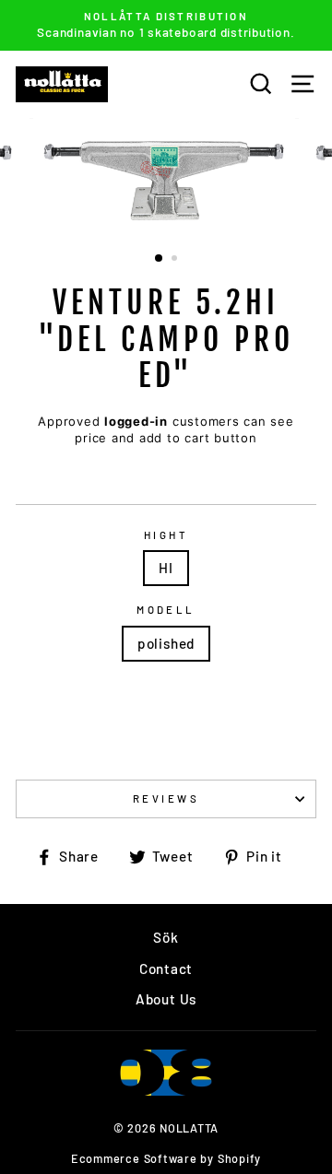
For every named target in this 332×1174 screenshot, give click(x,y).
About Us (166, 999)
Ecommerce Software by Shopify (166, 1158)
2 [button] (176, 259)
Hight (166, 535)
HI (166, 567)
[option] (166, 25)
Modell (166, 610)
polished (166, 643)
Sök (165, 937)
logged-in (136, 421)
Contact (166, 968)
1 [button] (159, 259)
